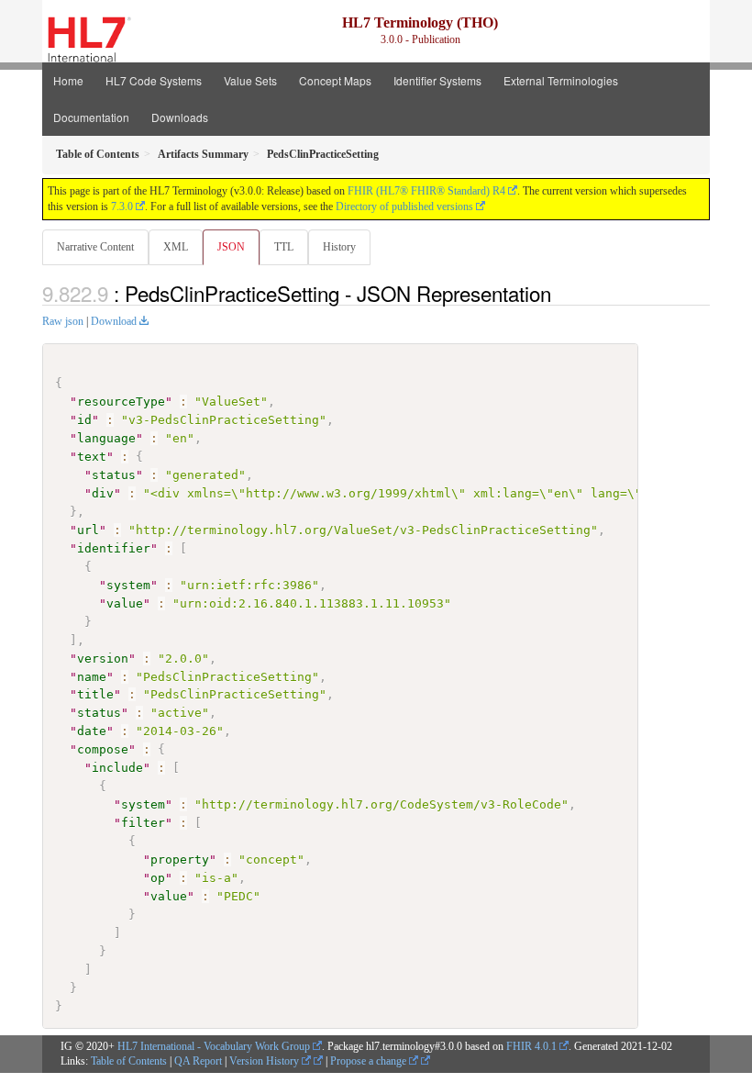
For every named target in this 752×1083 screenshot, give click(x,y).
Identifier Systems (437, 80)
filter (143, 823)
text (91, 456)
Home (68, 80)
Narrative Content (95, 246)
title (95, 694)
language (106, 438)
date (91, 731)
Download (114, 321)
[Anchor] (561, 293)
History (339, 246)
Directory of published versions (404, 206)
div (103, 493)
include (117, 768)
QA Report (198, 1061)
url (88, 530)
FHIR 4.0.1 (531, 1046)
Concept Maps (335, 80)
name (91, 677)
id (84, 420)
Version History (265, 1061)
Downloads (179, 117)
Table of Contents (129, 1061)
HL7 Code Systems (153, 80)
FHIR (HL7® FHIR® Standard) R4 (426, 190)
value (124, 603)
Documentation (91, 117)
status (114, 475)
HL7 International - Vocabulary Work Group (213, 1046)
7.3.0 (122, 206)
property (179, 859)
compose (102, 749)
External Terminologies (560, 80)
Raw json (62, 321)
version (102, 658)
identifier (113, 548)
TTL (283, 246)
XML (175, 246)
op (157, 878)
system (128, 585)
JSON (231, 246)
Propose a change (369, 1061)
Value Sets (250, 80)
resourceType (121, 401)
